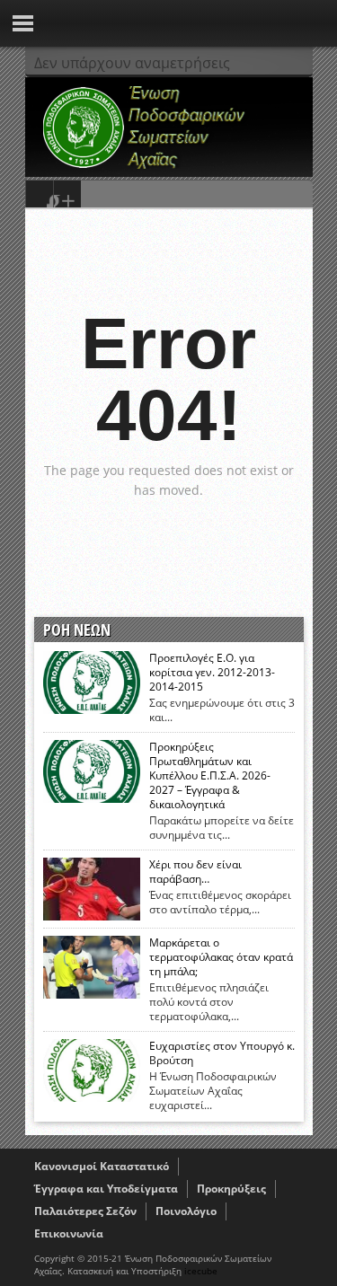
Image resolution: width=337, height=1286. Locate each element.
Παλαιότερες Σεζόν (85, 1211)
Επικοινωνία (68, 1233)
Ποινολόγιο (186, 1211)
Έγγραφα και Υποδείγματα (106, 1188)
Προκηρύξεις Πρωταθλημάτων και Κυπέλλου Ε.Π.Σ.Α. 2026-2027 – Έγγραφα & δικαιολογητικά (209, 776)
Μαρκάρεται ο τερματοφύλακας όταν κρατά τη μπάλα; (221, 957)
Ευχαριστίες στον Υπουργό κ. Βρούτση (222, 1053)
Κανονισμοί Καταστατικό (101, 1166)
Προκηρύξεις (231, 1188)
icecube (200, 1270)
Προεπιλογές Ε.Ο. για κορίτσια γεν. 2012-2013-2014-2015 (212, 672)
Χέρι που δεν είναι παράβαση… (195, 872)
